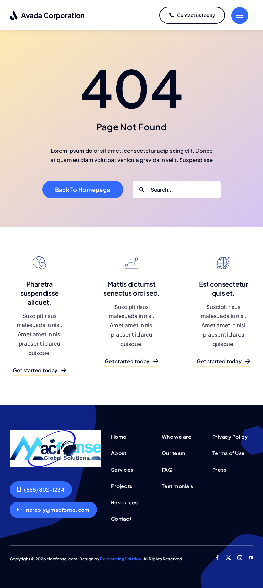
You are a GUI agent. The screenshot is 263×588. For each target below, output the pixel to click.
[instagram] (239, 557)
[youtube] (251, 557)
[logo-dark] (47, 12)
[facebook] (217, 557)
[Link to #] (239, 15)
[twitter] (228, 557)
